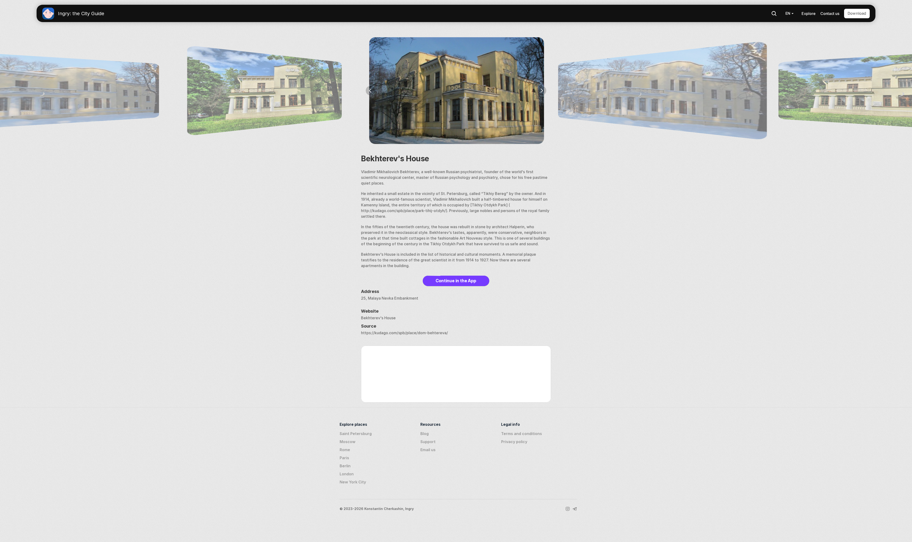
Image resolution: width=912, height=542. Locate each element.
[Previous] (370, 90)
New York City (353, 482)
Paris (344, 457)
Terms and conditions (521, 433)
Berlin (345, 465)
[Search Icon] (774, 13)
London (347, 474)
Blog (424, 433)
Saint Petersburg (356, 433)
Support (428, 441)
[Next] (541, 90)
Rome (345, 449)
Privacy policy (514, 441)
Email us (428, 449)
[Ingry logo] (48, 13)
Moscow (347, 441)
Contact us (829, 13)
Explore (809, 13)
